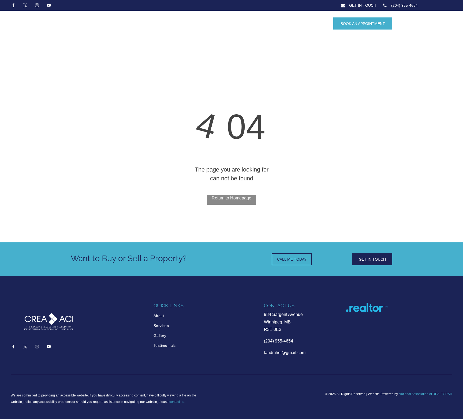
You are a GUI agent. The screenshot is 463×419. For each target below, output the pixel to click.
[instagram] (37, 6)
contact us (176, 402)
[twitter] (25, 6)
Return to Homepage (231, 198)
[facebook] (13, 6)
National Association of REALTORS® (425, 394)
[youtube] (48, 6)
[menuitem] (176, 316)
